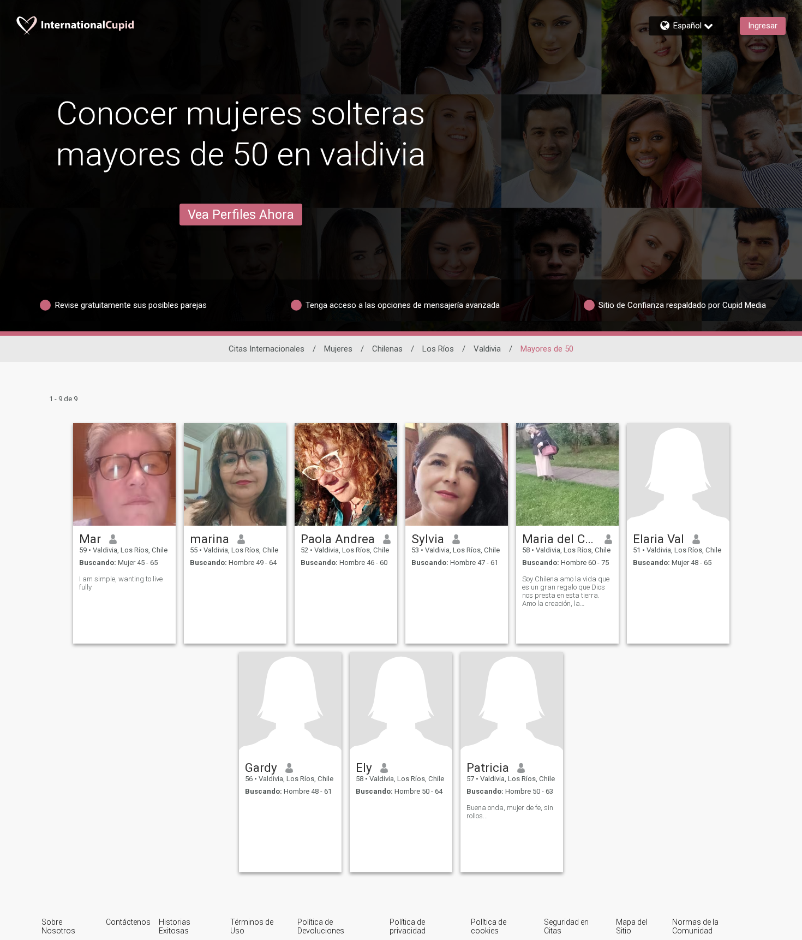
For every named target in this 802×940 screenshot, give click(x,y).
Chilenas (387, 349)
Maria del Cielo (559, 539)
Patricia (487, 767)
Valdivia (487, 349)
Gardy (261, 767)
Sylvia (427, 539)
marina (209, 539)
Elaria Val (658, 539)
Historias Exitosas (174, 926)
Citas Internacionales (266, 349)
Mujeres (338, 349)
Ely (364, 767)
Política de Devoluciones (320, 926)
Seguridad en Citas (566, 926)
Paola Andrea (338, 539)
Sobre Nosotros (58, 926)
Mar (90, 539)
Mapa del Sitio (631, 926)
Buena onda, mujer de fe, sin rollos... (509, 812)
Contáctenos (128, 922)
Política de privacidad (408, 926)
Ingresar (762, 26)
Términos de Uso (251, 926)
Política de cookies (488, 926)
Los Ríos (438, 349)
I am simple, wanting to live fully (121, 583)
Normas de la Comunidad (695, 926)
